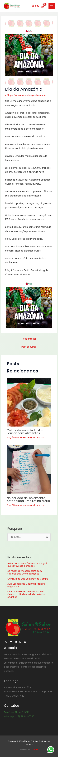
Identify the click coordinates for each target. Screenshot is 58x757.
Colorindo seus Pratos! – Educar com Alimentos (25, 431)
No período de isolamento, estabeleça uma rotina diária (28, 499)
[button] (29, 304)
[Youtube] (11, 641)
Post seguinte (28, 346)
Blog (9, 95)
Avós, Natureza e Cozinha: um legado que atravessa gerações (27, 564)
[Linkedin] (25, 641)
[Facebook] (15, 641)
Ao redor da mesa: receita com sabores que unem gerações (24, 572)
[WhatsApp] (20, 641)
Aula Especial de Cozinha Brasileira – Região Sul (27, 585)
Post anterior (29, 338)
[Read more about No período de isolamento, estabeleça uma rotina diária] (29, 469)
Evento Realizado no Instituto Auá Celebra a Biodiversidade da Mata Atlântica (26, 594)
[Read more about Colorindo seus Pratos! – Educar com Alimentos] (29, 402)
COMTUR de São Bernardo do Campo (27, 578)
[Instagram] (6, 641)
